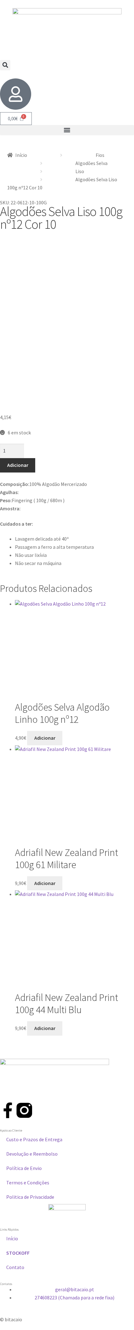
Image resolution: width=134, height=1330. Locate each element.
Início (21, 155)
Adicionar (17, 465)
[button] (5, 65)
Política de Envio (24, 1168)
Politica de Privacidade (30, 1197)
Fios (100, 155)
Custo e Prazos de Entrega (34, 1139)
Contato (15, 1267)
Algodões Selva (91, 163)
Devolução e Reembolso (32, 1154)
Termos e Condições (27, 1182)
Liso (79, 171)
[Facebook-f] (8, 1110)
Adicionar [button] (44, 738)
